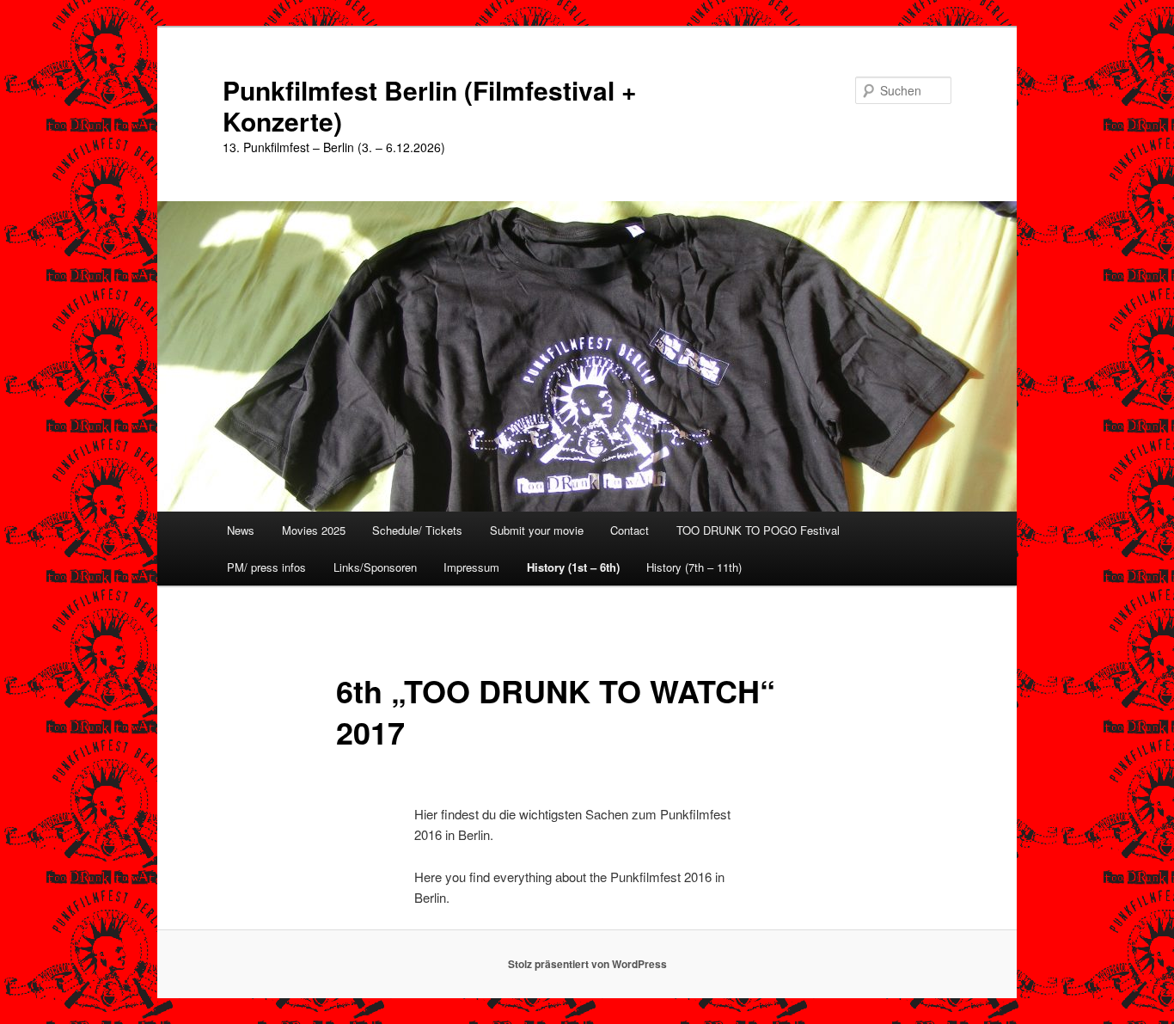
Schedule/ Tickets (417, 530)
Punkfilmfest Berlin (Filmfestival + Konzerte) (430, 105)
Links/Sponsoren (375, 567)
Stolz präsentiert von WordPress (587, 964)
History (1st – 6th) (573, 567)
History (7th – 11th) (694, 567)
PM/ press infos (266, 567)
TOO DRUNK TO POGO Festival (758, 530)
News (240, 530)
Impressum (471, 567)
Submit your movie (537, 530)
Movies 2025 (313, 530)
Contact (629, 530)
